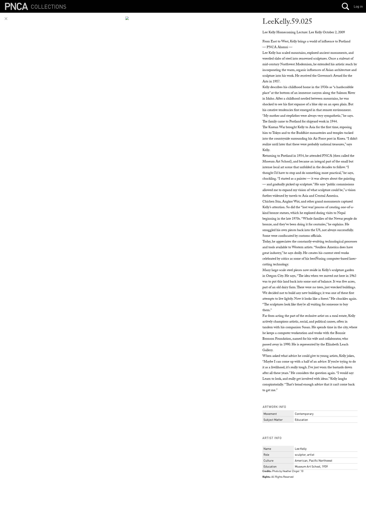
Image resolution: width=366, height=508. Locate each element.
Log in (358, 6)
